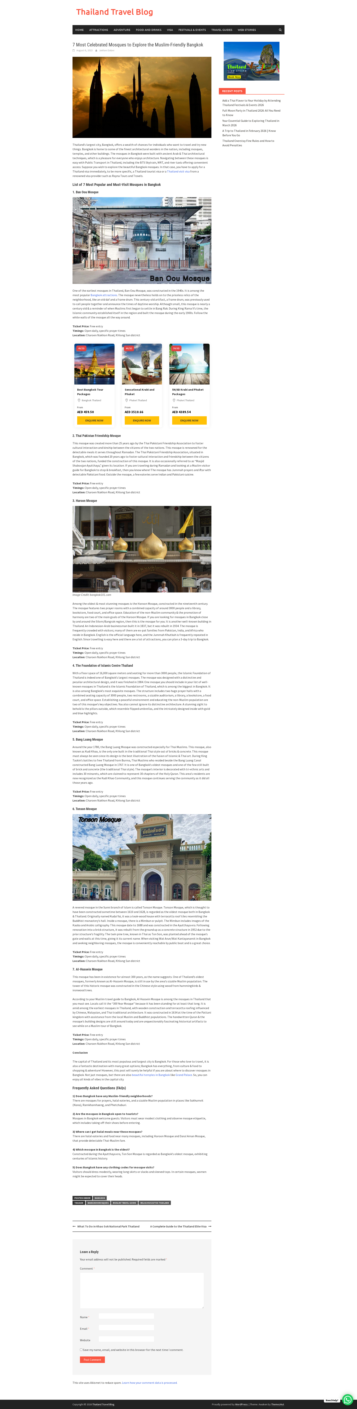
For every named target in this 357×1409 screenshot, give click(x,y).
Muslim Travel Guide (124, 1202)
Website (85, 1340)
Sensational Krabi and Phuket (139, 392)
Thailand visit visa (178, 171)
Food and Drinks (148, 30)
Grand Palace (184, 1075)
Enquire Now (94, 420)
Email (84, 1328)
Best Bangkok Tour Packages (90, 392)
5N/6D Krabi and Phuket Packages (188, 392)
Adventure (122, 30)
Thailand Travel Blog (114, 11)
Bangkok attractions (104, 295)
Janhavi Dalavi (106, 50)
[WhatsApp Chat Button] (347, 1399)
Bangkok (100, 1198)
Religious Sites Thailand (154, 1202)
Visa (170, 30)
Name (84, 1317)
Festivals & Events (192, 30)
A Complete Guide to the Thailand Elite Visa (178, 1226)
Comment (87, 1268)
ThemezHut (277, 1404)
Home (79, 30)
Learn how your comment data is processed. (149, 1382)
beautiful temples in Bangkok (151, 1075)
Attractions (98, 30)
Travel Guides (221, 30)
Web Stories (247, 30)
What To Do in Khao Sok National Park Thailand (108, 1226)
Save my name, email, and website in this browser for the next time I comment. (133, 1350)
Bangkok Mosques (98, 1202)
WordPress (241, 1404)
